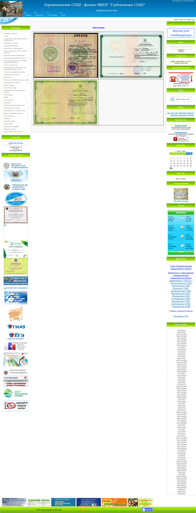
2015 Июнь (182, 379)
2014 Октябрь (182, 362)
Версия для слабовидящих (181, 33)
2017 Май (181, 429)
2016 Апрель (181, 401)
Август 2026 (181, 151)
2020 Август (181, 493)
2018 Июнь (182, 457)
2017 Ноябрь (181, 442)
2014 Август (181, 358)
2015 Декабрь (182, 392)
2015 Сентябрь (181, 386)
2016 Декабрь (182, 418)
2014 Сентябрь (181, 360)
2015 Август (181, 384)
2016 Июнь (182, 405)
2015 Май (181, 377)
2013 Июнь (182, 330)
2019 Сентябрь (181, 476)
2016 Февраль (182, 397)
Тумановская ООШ (181, 306)
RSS (193, 19)
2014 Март (182, 347)
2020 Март (182, 489)
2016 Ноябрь (181, 416)
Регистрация (52, 15)
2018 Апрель (181, 453)
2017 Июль (182, 433)
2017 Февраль (182, 423)
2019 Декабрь (182, 483)
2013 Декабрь (182, 341)
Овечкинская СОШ (180, 301)
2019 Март (182, 472)
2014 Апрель (181, 349)
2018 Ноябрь (181, 466)
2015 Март (182, 373)
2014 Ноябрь (181, 364)
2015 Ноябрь (181, 390)
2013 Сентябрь (181, 334)
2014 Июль (182, 356)
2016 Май (181, 403)
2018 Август (181, 459)
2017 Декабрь (182, 444)
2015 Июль (182, 382)
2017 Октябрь (182, 440)
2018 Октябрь (182, 463)
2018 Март (182, 450)
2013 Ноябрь (181, 339)
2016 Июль (182, 407)
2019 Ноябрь (181, 481)
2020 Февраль (182, 487)
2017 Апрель (181, 427)
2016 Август (181, 410)
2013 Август (181, 332)
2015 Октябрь (182, 388)
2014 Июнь (182, 354)
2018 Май (181, 455)
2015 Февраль (182, 371)
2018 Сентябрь (181, 461)
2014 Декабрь (182, 367)
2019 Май (181, 474)
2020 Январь (181, 485)
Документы (40, 15)
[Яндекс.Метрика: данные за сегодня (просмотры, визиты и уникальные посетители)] (16, 143)
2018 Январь (181, 446)
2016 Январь (181, 395)
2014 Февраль (182, 345)
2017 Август (181, 435)
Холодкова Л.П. (181, 316)
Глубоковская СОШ (180, 298)
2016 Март (182, 399)
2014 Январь (181, 343)
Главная (28, 15)
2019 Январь (181, 468)
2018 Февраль (182, 448)
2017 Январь (181, 420)
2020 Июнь (182, 491)
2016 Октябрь (182, 414)
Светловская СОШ (180, 304)
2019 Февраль (182, 470)
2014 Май (181, 352)
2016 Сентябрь (181, 412)
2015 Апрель (181, 375)
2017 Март (182, 425)
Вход (63, 15)
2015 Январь (181, 369)
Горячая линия (181, 125)
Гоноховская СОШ (181, 286)
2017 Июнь (182, 431)
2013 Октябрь (182, 336)
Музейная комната (181, 201)
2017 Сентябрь (181, 438)
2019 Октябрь (182, 478)
